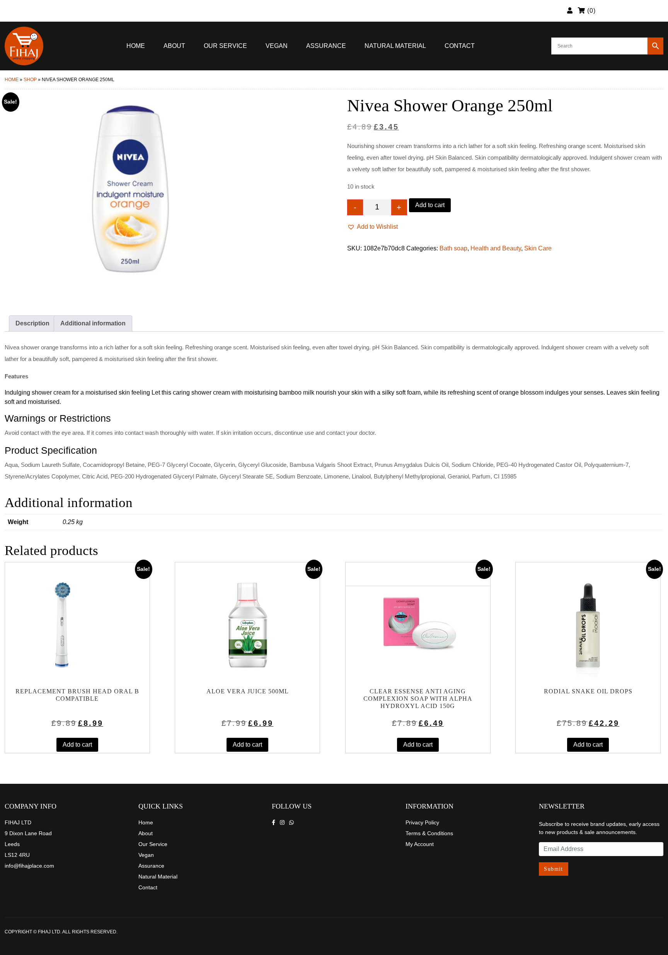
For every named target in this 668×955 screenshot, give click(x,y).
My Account (420, 844)
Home (135, 46)
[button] (372, 227)
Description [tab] (32, 323)
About (174, 46)
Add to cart (430, 205)
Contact (460, 46)
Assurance (326, 46)
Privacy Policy (422, 822)
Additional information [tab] (93, 323)
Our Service (225, 46)
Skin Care (538, 248)
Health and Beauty (495, 248)
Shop (30, 79)
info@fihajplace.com (29, 866)
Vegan (277, 46)
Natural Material (395, 46)
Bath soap (453, 248)
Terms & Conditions (429, 833)
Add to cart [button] (77, 744)
